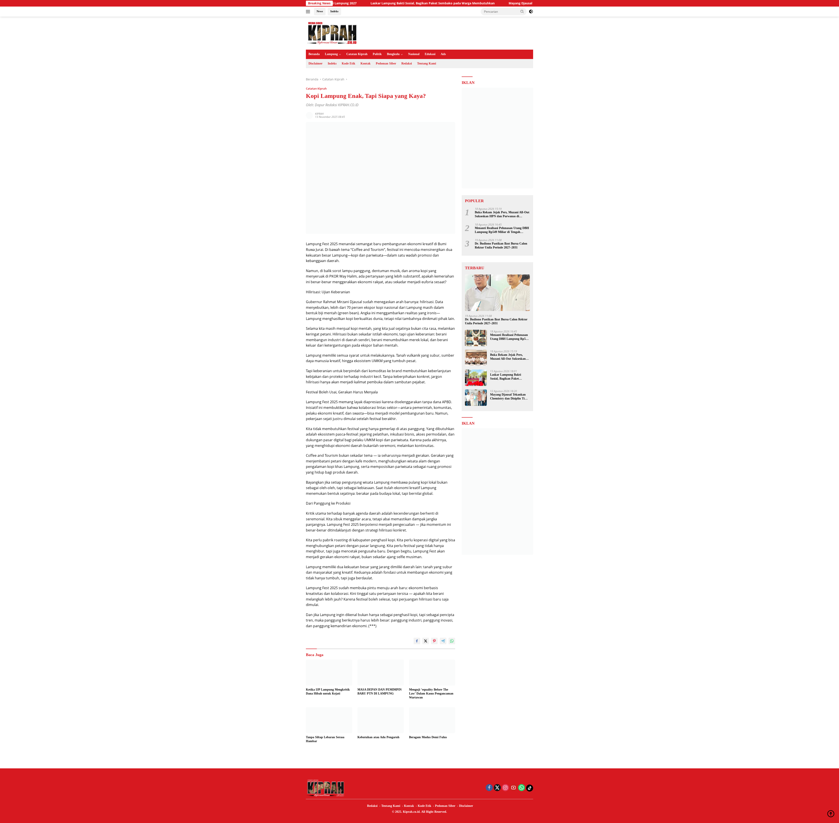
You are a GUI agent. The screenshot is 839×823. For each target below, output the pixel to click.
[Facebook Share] (417, 641)
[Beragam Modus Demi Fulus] (432, 720)
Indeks (334, 11)
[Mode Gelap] (531, 11)
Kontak (366, 63)
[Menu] (309, 11)
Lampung (331, 54)
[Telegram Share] (443, 641)
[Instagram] (505, 788)
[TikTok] (529, 788)
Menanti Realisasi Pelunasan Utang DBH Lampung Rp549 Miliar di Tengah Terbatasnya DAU (502, 230)
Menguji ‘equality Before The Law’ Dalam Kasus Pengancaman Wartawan (431, 693)
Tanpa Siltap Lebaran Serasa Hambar (325, 739)
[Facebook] (489, 788)
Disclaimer (315, 63)
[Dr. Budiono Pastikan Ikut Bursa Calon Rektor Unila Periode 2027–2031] (497, 292)
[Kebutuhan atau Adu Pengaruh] (380, 720)
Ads (443, 54)
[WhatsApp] (521, 788)
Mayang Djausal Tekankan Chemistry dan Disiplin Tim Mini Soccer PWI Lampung (525, 3)
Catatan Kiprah (356, 54)
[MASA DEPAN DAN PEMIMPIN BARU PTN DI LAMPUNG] (380, 673)
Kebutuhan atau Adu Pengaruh (378, 737)
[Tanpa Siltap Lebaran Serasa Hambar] (329, 720)
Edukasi (430, 54)
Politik (377, 54)
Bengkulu (393, 54)
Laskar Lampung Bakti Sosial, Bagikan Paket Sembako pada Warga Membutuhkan (388, 3)
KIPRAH (319, 114)
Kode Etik (348, 63)
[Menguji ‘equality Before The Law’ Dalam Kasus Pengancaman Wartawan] (432, 673)
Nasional (414, 54)
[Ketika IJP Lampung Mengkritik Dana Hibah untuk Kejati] (329, 673)
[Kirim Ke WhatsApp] (452, 641)
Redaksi (406, 63)
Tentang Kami (426, 63)
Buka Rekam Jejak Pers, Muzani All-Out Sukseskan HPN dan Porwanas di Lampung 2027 (502, 214)
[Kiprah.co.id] (332, 33)
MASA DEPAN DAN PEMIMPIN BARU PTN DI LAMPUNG (379, 691)
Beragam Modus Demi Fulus (428, 737)
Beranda (314, 54)
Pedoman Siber (386, 63)
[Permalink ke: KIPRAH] (309, 115)
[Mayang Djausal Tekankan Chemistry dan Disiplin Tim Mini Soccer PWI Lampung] (476, 397)
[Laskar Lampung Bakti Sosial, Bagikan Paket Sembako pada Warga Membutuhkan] (476, 378)
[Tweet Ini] (425, 641)
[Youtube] (513, 788)
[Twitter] (497, 788)
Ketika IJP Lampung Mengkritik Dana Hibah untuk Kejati (328, 691)
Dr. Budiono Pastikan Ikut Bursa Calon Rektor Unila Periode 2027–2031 (501, 245)
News (320, 11)
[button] (522, 11)
